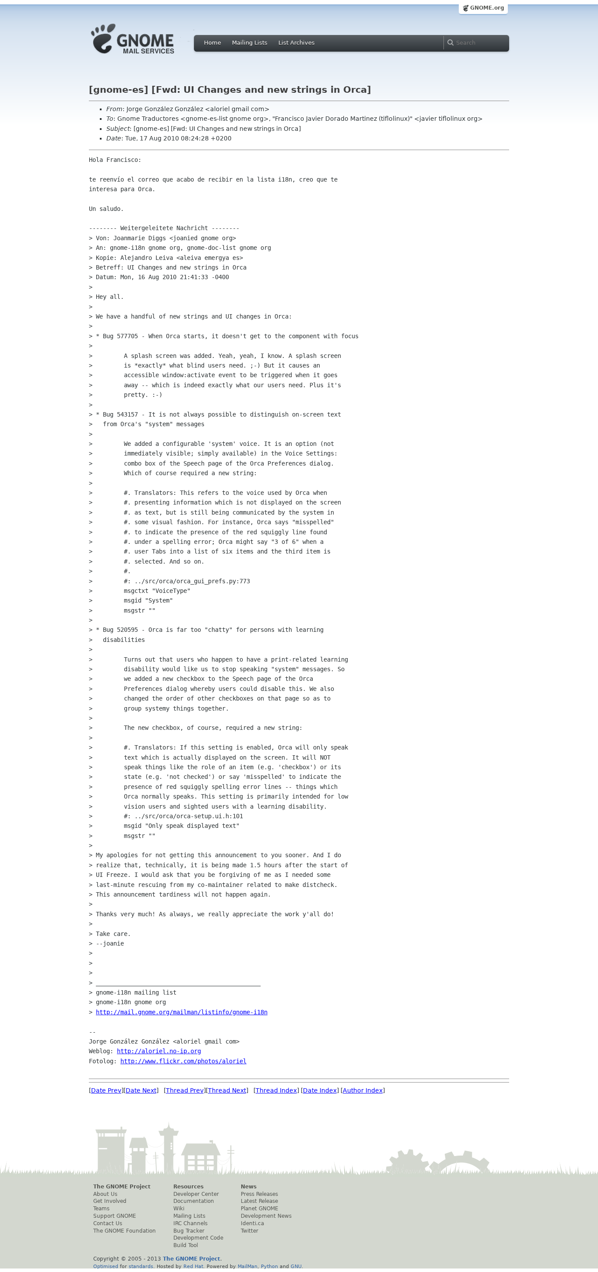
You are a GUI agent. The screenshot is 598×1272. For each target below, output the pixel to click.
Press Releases (259, 1194)
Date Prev (106, 1090)
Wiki (178, 1208)
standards (141, 1266)
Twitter (249, 1231)
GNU (296, 1266)
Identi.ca (252, 1223)
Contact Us (107, 1223)
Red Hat (193, 1266)
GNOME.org (487, 8)
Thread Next (227, 1090)
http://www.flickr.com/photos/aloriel (183, 1061)
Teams (101, 1208)
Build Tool (185, 1245)
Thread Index (276, 1090)
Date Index (320, 1090)
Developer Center (196, 1194)
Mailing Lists (249, 42)
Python (269, 1266)
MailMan (247, 1266)
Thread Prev (185, 1090)
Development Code (198, 1238)
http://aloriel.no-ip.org (159, 1051)
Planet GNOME (259, 1208)
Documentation (193, 1201)
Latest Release (259, 1201)
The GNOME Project (122, 1187)
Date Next (141, 1090)
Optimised (105, 1266)
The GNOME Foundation (124, 1231)
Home (212, 42)
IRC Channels (190, 1223)
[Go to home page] (145, 56)
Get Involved (110, 1201)
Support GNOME (114, 1216)
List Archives (296, 42)
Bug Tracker (188, 1231)
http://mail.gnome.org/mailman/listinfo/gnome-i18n (181, 1012)
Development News (266, 1216)
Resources (188, 1187)
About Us (105, 1194)
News (249, 1187)
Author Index (363, 1090)
